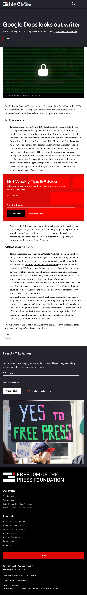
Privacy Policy (8, 580)
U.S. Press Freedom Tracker (17, 504)
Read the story (41, 240)
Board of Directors (13, 525)
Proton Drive (73, 304)
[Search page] (74, 5)
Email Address (15, 205)
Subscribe (16, 213)
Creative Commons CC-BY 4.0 (25, 588)
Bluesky (5, 585)
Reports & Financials (14, 529)
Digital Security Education (17, 508)
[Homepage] (17, 4)
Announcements (10, 533)
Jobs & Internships (13, 537)
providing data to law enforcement (41, 264)
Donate (43, 555)
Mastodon (15, 585)
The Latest (8, 496)
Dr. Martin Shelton (66, 32)
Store (5, 545)
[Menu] (83, 4)
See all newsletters (35, 213)
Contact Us (8, 541)
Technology (8, 500)
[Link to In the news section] (3, 120)
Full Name (12, 195)
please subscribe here (59, 113)
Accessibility (23, 580)
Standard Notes (43, 318)
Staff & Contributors (14, 521)
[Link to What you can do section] (3, 247)
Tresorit (54, 304)
